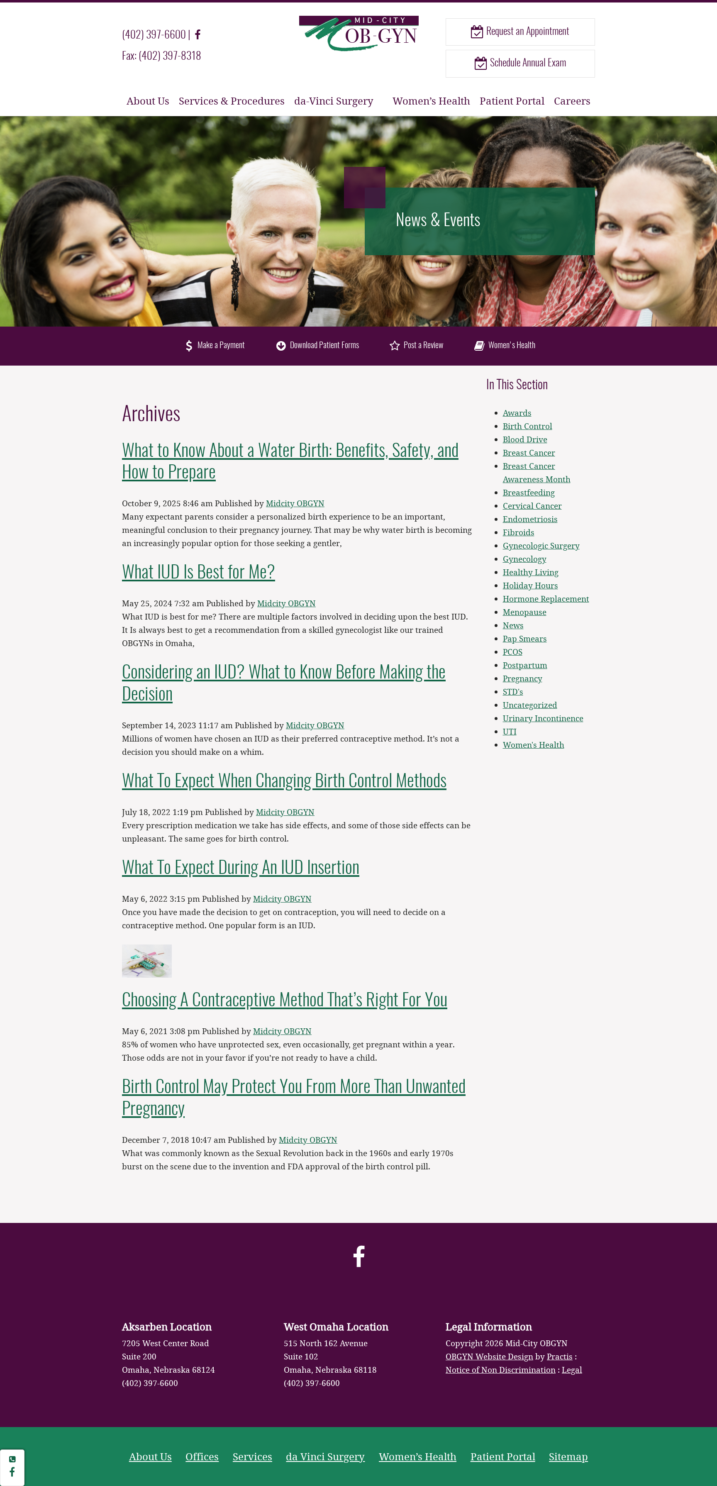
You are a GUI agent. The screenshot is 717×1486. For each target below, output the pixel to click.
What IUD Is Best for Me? (198, 573)
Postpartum (525, 665)
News (513, 625)
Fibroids (518, 532)
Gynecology (524, 559)
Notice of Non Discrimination (501, 1369)
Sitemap (568, 1456)
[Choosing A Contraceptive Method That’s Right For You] (147, 960)
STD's (513, 691)
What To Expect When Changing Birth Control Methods (284, 782)
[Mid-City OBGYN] (358, 33)
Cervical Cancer (532, 505)
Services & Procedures (232, 100)
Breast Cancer (529, 452)
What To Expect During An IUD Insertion (240, 868)
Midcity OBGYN (295, 503)
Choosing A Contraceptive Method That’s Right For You (284, 1001)
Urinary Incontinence (543, 718)
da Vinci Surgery (325, 1456)
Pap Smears (525, 638)
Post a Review (423, 346)
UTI (510, 731)
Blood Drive (525, 439)
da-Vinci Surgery (333, 100)
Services (252, 1456)
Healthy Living (530, 572)
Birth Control (527, 426)
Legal (572, 1369)
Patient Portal (512, 100)
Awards (517, 412)
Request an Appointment (526, 32)
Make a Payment (220, 346)
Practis (560, 1356)
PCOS (512, 652)
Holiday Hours (530, 585)
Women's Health (511, 346)
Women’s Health (431, 100)
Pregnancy (522, 678)
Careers (572, 100)
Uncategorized (530, 705)
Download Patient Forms (323, 346)
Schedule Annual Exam (527, 63)
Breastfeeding (529, 492)
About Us (148, 100)
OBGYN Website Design (489, 1356)
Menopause (524, 612)
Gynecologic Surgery (541, 545)
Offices (202, 1456)
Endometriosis (530, 519)
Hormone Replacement (546, 598)
